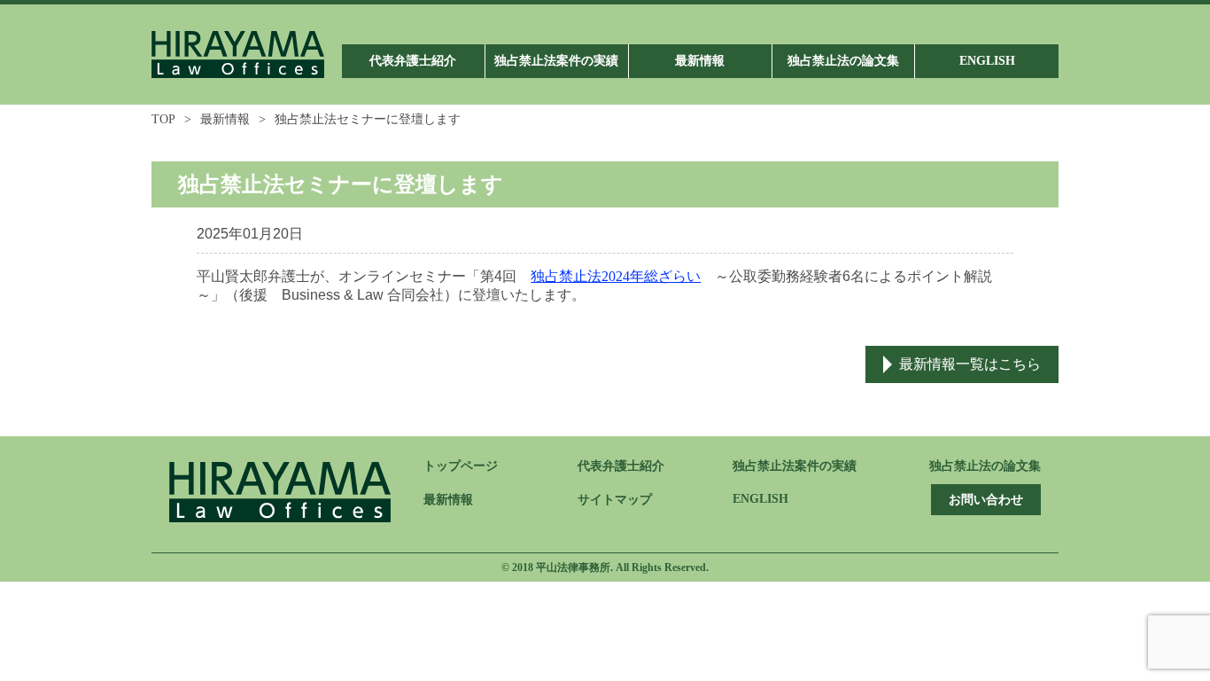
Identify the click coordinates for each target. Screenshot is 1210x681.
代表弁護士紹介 (621, 466)
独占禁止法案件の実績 (795, 466)
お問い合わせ (986, 499)
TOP (163, 119)
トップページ (460, 466)
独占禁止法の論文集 (985, 466)
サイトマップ (615, 499)
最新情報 (225, 119)
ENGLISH (760, 498)
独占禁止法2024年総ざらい (616, 276)
